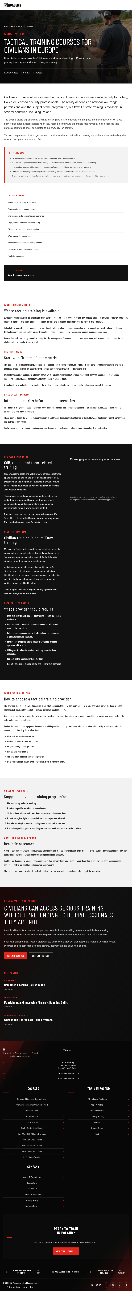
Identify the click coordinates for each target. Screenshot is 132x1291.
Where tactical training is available (22, 202)
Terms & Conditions (32, 1194)
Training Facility (97, 1116)
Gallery (97, 1122)
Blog (13, 26)
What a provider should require (21, 236)
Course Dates (97, 1128)
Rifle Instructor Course (32, 1151)
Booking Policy (32, 1206)
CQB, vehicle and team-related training (24, 222)
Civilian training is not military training (23, 229)
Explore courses (15, 955)
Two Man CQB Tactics (32, 1140)
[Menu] (126, 5)
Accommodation (97, 1110)
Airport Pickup (97, 1105)
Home (6, 26)
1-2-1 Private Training (32, 1157)
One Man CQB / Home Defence (32, 1134)
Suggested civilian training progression (24, 249)
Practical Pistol (32, 1110)
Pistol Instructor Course (32, 1145)
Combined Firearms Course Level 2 (32, 1105)
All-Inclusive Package (97, 1099)
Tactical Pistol (32, 1116)
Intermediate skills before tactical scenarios (26, 216)
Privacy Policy (32, 1200)
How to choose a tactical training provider (25, 243)
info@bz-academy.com (68, 1073)
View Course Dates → (66, 1251)
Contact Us (32, 1188)
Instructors (32, 1183)
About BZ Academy (32, 1177)
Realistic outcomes (16, 256)
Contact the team (40, 955)
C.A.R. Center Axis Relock (32, 1128)
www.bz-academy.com (68, 1078)
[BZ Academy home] (66, 1050)
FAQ (97, 1134)
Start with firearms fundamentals (21, 209)
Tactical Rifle (32, 1122)
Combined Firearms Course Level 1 (31, 1099)
